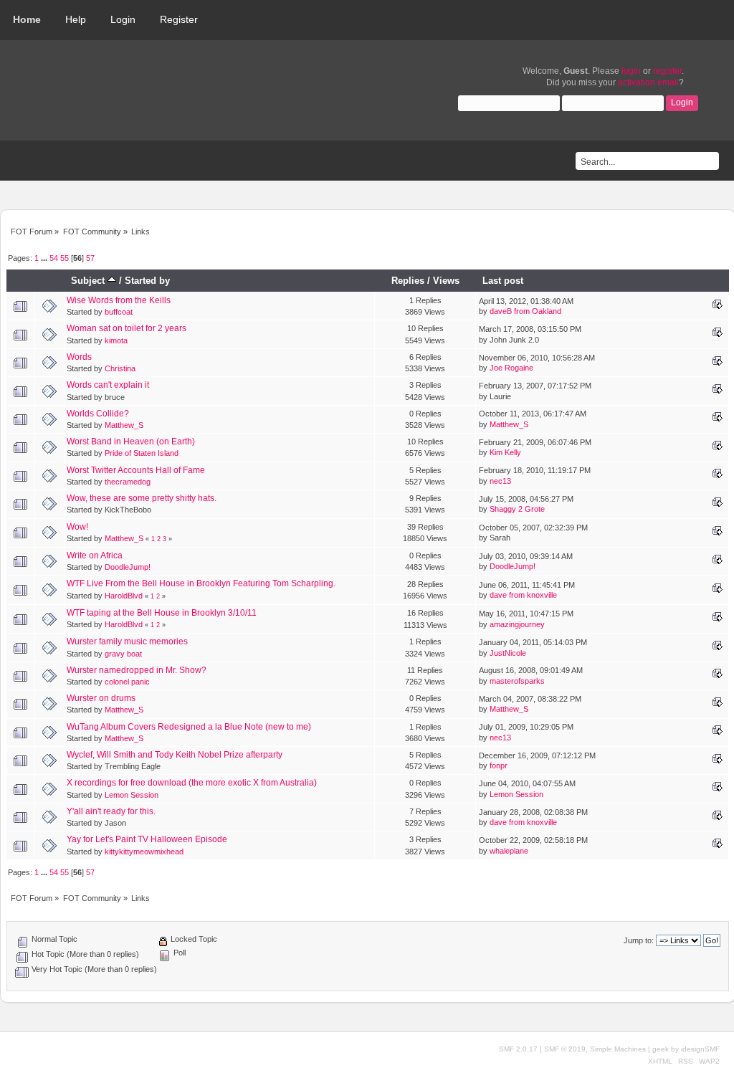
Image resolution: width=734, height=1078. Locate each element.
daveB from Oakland (525, 311)
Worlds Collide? (98, 414)
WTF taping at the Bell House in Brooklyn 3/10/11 (162, 613)
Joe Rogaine (511, 367)
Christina (120, 368)
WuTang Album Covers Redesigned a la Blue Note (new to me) (189, 727)
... (45, 258)
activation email (648, 82)
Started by (147, 280)
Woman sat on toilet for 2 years (126, 328)
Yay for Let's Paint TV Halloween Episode (147, 839)
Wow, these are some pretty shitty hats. (141, 498)
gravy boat (123, 653)
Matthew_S (124, 425)
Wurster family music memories (127, 641)
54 (53, 258)
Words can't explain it (108, 385)
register (667, 71)
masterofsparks (517, 681)
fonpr (498, 765)
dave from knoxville (523, 595)
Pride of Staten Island (141, 453)
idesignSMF (700, 1049)
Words (79, 357)
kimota (116, 340)
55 (64, 258)
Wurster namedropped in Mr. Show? (136, 670)
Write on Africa (95, 555)
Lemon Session (131, 795)
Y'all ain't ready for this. (111, 811)
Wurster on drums (101, 698)
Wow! (77, 527)
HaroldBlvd (124, 595)
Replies (407, 280)
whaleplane (509, 850)
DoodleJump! (128, 567)
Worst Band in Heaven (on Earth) (131, 442)
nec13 (500, 481)
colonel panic (127, 681)
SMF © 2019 (565, 1049)
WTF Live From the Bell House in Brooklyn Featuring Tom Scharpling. (201, 583)
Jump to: (639, 940)
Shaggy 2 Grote (517, 509)
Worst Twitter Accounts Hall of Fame (136, 470)
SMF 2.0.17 (518, 1049)
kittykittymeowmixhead (144, 851)
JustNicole (508, 653)
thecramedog (128, 481)
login (631, 71)
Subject (89, 280)
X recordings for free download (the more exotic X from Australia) (192, 783)
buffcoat (119, 311)
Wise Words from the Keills (119, 300)
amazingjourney (517, 624)
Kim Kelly (505, 452)
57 (90, 258)
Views (446, 280)
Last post (502, 280)
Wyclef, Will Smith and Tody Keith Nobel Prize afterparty (174, 755)
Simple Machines (618, 1049)
